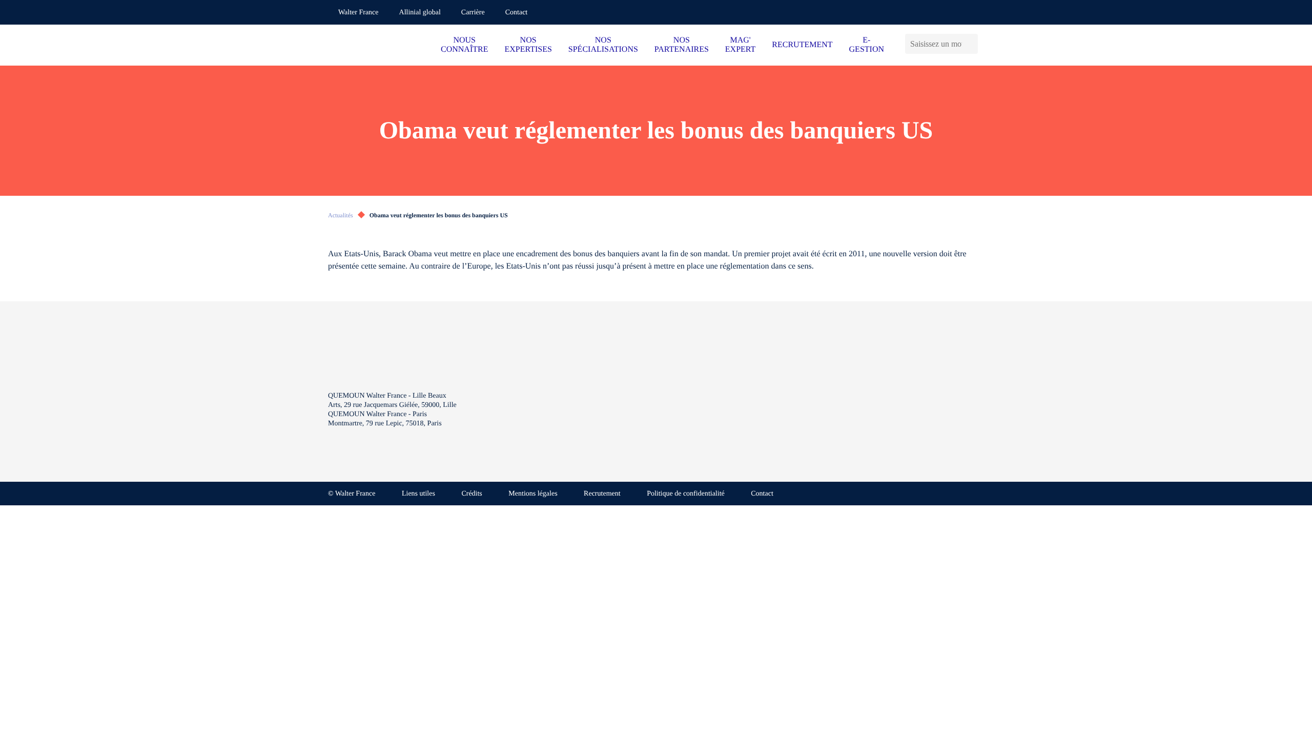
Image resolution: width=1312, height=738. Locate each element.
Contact (516, 12)
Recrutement (602, 494)
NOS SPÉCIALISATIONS (603, 45)
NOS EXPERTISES (527, 45)
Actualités (340, 215)
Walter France (358, 12)
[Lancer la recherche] (972, 44)
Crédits (471, 494)
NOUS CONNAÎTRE (464, 45)
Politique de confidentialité (686, 494)
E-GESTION (866, 45)
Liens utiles (418, 494)
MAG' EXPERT (740, 45)
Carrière (473, 12)
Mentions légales (532, 494)
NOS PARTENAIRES (681, 45)
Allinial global (420, 12)
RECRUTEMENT (802, 44)
